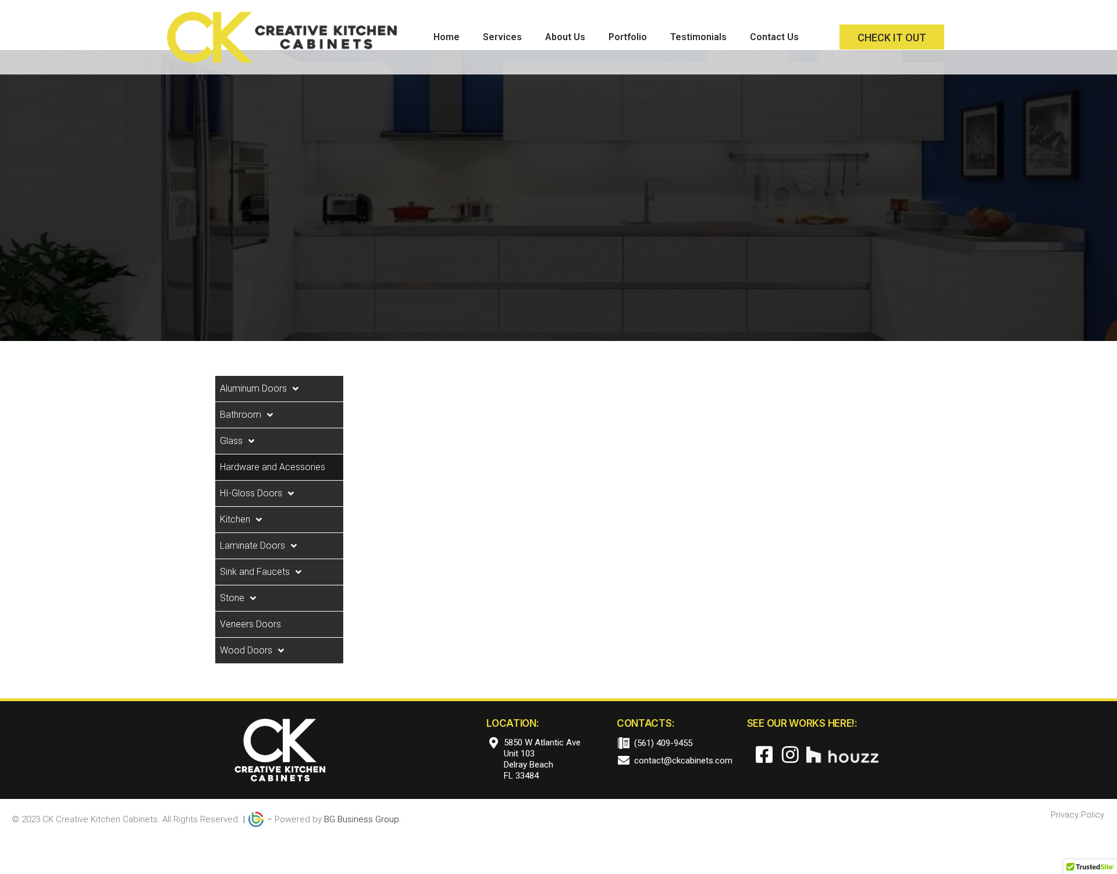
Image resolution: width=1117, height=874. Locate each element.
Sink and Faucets (255, 571)
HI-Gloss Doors (251, 493)
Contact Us (774, 36)
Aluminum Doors (253, 388)
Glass (231, 440)
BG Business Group (361, 819)
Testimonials (698, 36)
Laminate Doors (252, 545)
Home (446, 36)
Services (502, 36)
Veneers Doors (250, 624)
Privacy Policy (1077, 814)
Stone (232, 597)
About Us (565, 36)
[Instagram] (790, 754)
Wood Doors (246, 650)
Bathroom (240, 414)
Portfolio (628, 36)
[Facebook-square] (764, 754)
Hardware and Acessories (272, 466)
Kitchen (235, 519)
